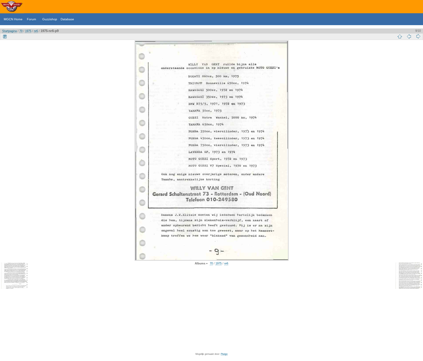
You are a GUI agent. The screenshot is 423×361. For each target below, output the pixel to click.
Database (67, 19)
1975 (28, 31)
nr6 (36, 31)
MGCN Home (13, 19)
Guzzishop (49, 19)
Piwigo (224, 354)
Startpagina (9, 31)
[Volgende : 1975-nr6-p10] (418, 36)
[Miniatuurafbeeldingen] (399, 36)
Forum (31, 19)
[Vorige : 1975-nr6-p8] (409, 36)
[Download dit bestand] (4, 36)
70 (20, 31)
